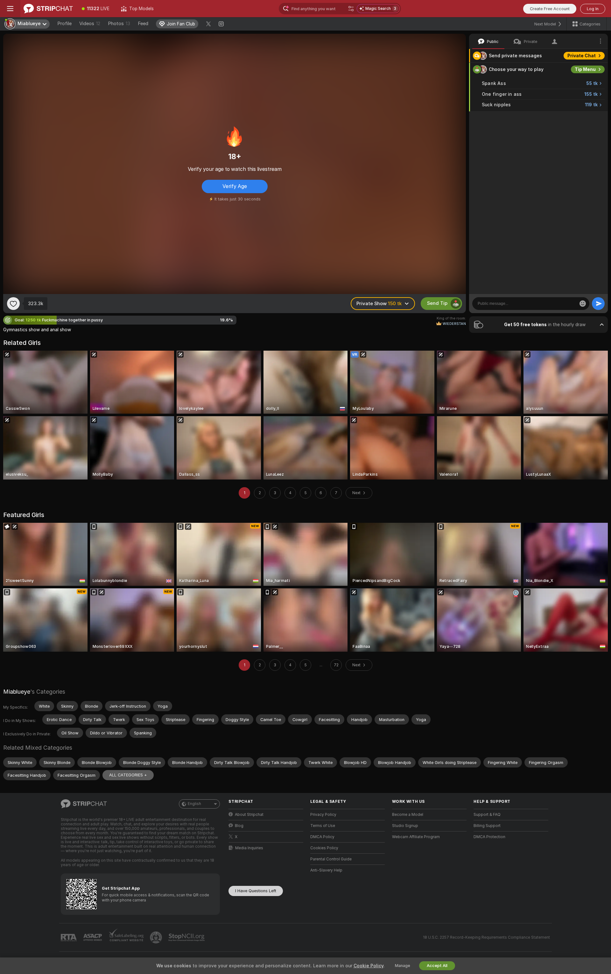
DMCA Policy (322, 837)
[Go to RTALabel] (69, 938)
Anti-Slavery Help (326, 870)
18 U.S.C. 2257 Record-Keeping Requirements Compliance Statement (486, 937)
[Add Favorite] (13, 303)
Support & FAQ (487, 814)
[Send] (598, 303)
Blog (239, 825)
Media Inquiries (249, 848)
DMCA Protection (489, 837)
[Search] (351, 8)
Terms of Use (322, 825)
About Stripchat (249, 814)
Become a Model (407, 814)
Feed (143, 23)
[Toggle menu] (10, 8)
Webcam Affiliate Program (416, 837)
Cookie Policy (368, 965)
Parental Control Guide (331, 859)
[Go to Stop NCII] (187, 937)
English (194, 804)
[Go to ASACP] (93, 937)
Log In (593, 8)
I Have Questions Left (255, 890)
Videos (89, 23)
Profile (64, 23)
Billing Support (487, 825)
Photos (119, 23)
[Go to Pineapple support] (156, 937)
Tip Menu (585, 69)
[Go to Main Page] (48, 8)
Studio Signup (405, 825)
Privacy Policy (323, 814)
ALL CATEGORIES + (128, 775)
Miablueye (16, 691)
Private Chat (581, 55)
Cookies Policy (324, 848)
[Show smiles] (582, 303)
